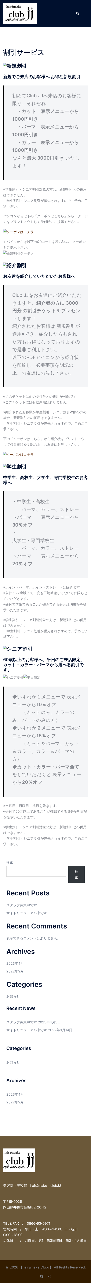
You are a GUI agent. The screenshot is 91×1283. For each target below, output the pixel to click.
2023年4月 (15, 963)
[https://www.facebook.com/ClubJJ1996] (41, 1276)
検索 (9, 862)
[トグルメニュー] (86, 14)
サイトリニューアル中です (26, 913)
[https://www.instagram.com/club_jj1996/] (49, 1276)
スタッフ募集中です (21, 905)
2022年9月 (15, 971)
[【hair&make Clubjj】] (20, 13)
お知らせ (13, 996)
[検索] (77, 13)
